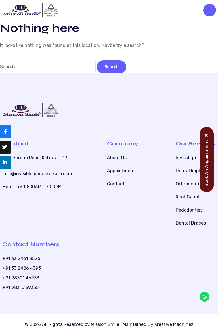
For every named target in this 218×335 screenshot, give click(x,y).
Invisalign (186, 157)
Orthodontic (189, 184)
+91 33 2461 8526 (21, 258)
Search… (9, 66)
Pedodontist (189, 210)
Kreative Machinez (174, 324)
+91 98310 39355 (20, 287)
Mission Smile (105, 324)
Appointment (121, 170)
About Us (117, 157)
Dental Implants (192, 170)
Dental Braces (191, 223)
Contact (116, 184)
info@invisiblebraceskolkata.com (37, 173)
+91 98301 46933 (20, 277)
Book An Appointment (206, 163)
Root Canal (187, 197)
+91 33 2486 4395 (21, 268)
